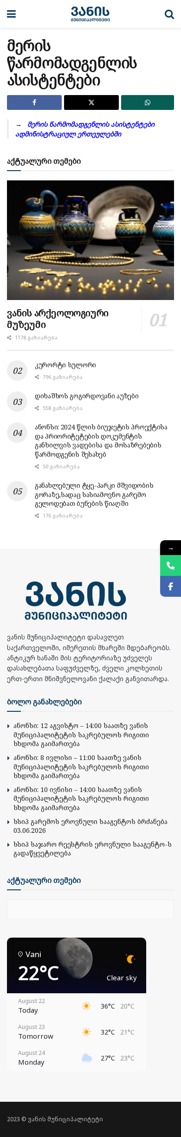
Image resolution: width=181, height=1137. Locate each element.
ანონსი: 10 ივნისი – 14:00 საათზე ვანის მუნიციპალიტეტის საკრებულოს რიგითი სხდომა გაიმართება (81, 798)
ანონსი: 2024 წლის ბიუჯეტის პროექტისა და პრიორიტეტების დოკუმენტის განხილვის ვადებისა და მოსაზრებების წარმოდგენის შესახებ (101, 440)
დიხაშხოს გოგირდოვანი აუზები (86, 395)
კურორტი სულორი (65, 364)
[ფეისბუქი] (170, 586)
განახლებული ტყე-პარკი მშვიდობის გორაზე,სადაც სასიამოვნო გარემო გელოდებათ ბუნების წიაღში (94, 494)
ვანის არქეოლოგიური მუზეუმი (58, 319)
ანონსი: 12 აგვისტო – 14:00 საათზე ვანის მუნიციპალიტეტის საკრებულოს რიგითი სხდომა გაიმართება (81, 734)
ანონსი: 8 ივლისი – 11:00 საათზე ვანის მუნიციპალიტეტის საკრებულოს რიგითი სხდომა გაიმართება (81, 766)
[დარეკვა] (170, 565)
